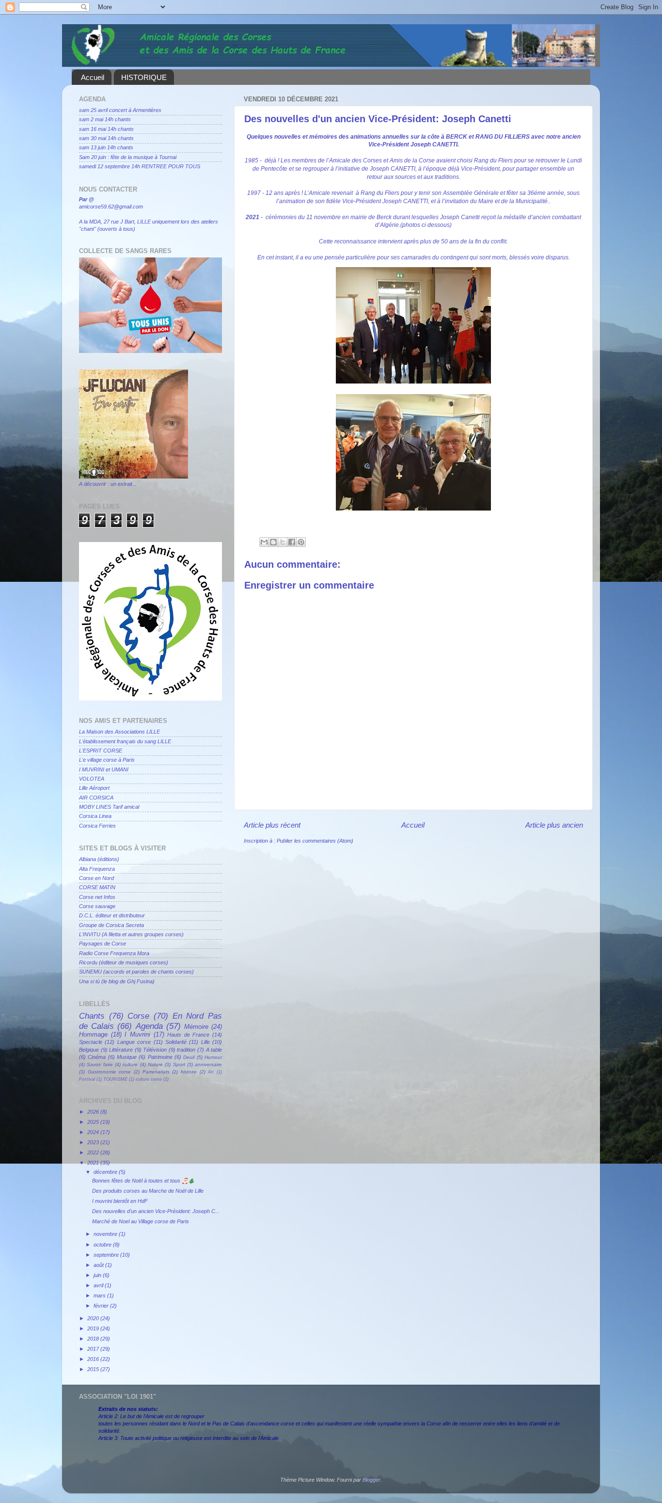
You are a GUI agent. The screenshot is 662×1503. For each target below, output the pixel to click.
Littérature (121, 1050)
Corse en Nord (96, 878)
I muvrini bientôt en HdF (120, 1201)
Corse (138, 1016)
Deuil (188, 1057)
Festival (87, 1079)
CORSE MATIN (97, 887)
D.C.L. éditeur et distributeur (112, 915)
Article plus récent (272, 825)
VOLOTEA (91, 779)
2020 (93, 1318)
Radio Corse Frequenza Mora (114, 953)
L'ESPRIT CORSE (100, 750)
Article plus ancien (554, 825)
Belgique (89, 1050)
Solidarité (176, 1042)
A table (214, 1050)
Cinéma (97, 1057)
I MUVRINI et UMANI (103, 769)
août (99, 1265)
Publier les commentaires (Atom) (315, 841)
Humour (213, 1057)
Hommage (93, 1034)
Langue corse (134, 1042)
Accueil (92, 77)
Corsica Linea (95, 816)
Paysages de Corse (102, 943)
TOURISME (115, 1079)
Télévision (155, 1050)
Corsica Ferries (97, 826)
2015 (93, 1369)
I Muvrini (137, 1034)
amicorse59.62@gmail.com (111, 206)
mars (100, 1295)
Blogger (371, 1480)
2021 (93, 1163)
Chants (92, 1016)
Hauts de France (188, 1035)
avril (99, 1285)
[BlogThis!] (273, 542)
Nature (155, 1064)
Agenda (149, 1026)
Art (211, 1072)
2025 (93, 1122)
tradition (186, 1050)
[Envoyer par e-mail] (264, 542)
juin (98, 1275)
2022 (93, 1152)
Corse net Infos (97, 897)
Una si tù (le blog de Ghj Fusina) (117, 981)
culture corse (149, 1079)
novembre (106, 1234)
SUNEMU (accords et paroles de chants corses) (136, 972)
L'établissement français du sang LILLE (125, 741)
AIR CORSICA (96, 797)
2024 (93, 1132)
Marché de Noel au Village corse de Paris (140, 1221)
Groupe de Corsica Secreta (111, 925)
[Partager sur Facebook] (292, 542)
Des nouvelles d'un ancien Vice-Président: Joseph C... (156, 1211)
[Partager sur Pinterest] (301, 542)
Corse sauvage (97, 906)
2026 (93, 1112)
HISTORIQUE (144, 77)
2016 (93, 1359)
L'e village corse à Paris (107, 760)
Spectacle (90, 1042)
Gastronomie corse (109, 1071)
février (102, 1306)
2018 (93, 1339)
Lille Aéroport (94, 788)
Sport (179, 1064)
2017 (93, 1349)
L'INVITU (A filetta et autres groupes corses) (131, 934)
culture (130, 1064)
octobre (103, 1244)
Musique (127, 1057)
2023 (93, 1142)
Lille (205, 1042)
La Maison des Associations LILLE (119, 732)
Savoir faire (99, 1064)
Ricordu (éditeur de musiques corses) (123, 962)
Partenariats (156, 1071)
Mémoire (196, 1026)
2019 (93, 1328)
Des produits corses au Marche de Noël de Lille (148, 1191)
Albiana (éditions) (99, 859)
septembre (107, 1255)
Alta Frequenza (97, 869)
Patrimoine (160, 1057)
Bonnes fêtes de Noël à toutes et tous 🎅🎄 (143, 1180)
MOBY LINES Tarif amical (109, 807)
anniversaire (208, 1064)
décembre (106, 1172)
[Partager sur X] (282, 542)
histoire (189, 1071)
